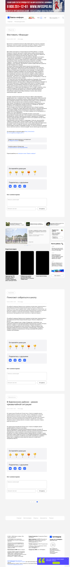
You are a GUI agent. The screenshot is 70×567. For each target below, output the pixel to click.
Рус (38, 17)
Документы (43, 518)
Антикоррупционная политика (15, 560)
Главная (10, 21)
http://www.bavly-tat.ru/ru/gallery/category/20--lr (21, 132)
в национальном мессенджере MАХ (18, 147)
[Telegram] (19, 186)
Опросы (35, 518)
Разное (51, 518)
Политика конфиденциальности (15, 564)
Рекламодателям (19, 21)
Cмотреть (56, 563)
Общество (11, 30)
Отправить (42, 208)
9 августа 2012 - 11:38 (11, 301)
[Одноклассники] (15, 186)
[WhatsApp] (24, 186)
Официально (12, 397)
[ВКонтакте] (10, 186)
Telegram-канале (13, 140)
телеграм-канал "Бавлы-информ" (27, 153)
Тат (45, 17)
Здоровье (11, 292)
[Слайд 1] (24, 245)
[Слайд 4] (28, 245)
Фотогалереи (27, 518)
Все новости (57, 275)
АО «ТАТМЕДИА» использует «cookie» (16, 561)
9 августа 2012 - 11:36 (11, 408)
